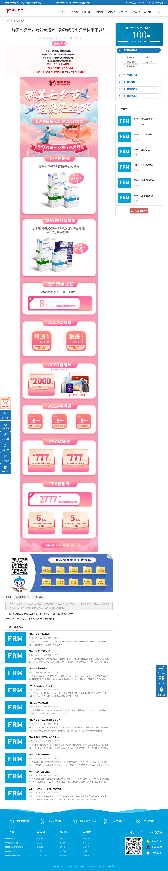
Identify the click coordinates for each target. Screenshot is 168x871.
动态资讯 (136, 11)
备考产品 (123, 11)
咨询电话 (5, 428)
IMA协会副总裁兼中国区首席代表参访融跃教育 (33, 618)
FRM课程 (38, 597)
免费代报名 (5, 417)
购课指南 (63, 839)
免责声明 (86, 851)
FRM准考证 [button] (129, 81)
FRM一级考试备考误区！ (40, 633)
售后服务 (63, 843)
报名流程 (148, 57)
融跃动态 (14, 20)
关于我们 (148, 11)
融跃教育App (41, 855)
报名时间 (148, 61)
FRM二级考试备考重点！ (40, 651)
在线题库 (40, 851)
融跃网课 (40, 847)
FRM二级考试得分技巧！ (40, 702)
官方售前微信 (156, 841)
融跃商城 (40, 843)
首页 (63, 11)
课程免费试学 (141, 210)
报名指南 (131, 61)
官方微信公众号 (157, 847)
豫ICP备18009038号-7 (106, 866)
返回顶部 (161, 694)
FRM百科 (98, 11)
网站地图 (159, 2)
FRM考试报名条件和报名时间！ (44, 685)
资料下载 (86, 11)
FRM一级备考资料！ (38, 668)
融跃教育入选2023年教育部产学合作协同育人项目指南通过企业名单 (43, 614)
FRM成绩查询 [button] (130, 95)
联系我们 (86, 843)
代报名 (62, 847)
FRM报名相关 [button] (130, 50)
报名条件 (131, 66)
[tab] (139, 50)
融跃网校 (40, 839)
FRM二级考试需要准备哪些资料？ (45, 719)
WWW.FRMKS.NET (76, 866)
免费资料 (5, 439)
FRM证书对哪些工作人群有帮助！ (45, 737)
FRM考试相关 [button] (130, 88)
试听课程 (5, 449)
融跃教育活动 (21, 597)
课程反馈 (63, 855)
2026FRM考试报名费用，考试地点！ (46, 788)
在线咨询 (63, 851)
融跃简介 (86, 839)
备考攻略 (111, 11)
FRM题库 (5, 460)
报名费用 (131, 57)
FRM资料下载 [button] (130, 74)
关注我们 (5, 471)
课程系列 (73, 11)
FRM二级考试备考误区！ (40, 754)
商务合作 (86, 847)
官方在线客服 (156, 853)
